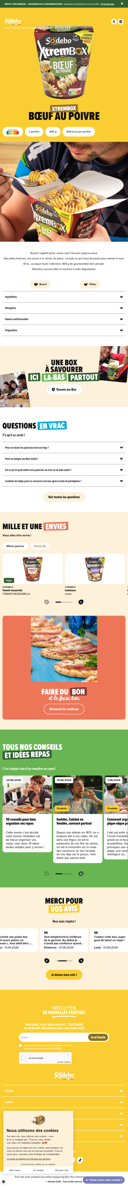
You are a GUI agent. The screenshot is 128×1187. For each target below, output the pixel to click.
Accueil (7, 28)
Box (24, 28)
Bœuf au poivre (45, 28)
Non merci (15, 1170)
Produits (16, 28)
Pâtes (92, 284)
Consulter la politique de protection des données (29, 1159)
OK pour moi (61, 1170)
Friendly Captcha (64, 1062)
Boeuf (42, 284)
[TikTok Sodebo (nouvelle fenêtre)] (80, 1160)
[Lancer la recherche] (114, 21)
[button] (3, 1181)
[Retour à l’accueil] (64, 1076)
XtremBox (32, 28)
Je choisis (38, 1170)
